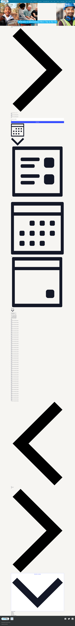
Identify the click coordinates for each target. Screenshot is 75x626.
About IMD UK (35, 1)
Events (51, 1)
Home (31, 1)
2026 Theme (40, 1)
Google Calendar (13, 611)
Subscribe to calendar (37, 574)
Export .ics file (12, 614)
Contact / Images (62, 1)
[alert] (37, 114)
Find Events (37, 122)
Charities (58, 1)
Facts (66, 1)
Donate (73, 1)
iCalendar (12, 612)
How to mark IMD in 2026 (46, 1)
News (54, 1)
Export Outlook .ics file (13, 615)
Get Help (70, 1)
